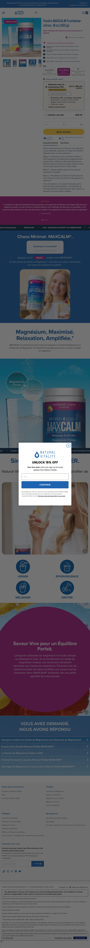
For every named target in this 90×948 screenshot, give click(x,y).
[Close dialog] (68, 446)
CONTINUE (45, 485)
